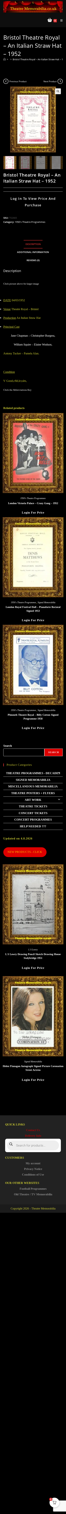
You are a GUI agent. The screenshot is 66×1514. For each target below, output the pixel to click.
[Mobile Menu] (60, 20)
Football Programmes (33, 1188)
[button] (58, 91)
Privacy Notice (33, 1168)
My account (33, 1163)
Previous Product (18, 81)
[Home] (4, 59)
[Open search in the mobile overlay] (33, 1145)
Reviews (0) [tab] (33, 260)
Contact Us (33, 1130)
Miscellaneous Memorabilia (33, 786)
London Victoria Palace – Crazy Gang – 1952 (33, 503)
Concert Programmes (33, 819)
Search (7, 745)
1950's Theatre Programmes (30, 222)
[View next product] (60, 81)
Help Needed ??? (33, 826)
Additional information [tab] (33, 252)
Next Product (50, 81)
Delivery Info (33, 1135)
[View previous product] (5, 81)
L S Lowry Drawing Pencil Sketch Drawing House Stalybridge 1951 (33, 956)
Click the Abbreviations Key (17, 390)
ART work (33, 799)
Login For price (33, 512)
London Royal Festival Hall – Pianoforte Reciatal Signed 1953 (33, 609)
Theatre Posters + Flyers (33, 793)
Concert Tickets (33, 813)
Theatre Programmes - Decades (33, 773)
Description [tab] (33, 244)
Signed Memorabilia (46, 602)
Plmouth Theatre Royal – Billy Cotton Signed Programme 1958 (33, 717)
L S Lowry (33, 949)
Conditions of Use (33, 1174)
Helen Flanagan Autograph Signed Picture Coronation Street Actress (33, 1068)
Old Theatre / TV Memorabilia (33, 1194)
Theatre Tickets (33, 806)
